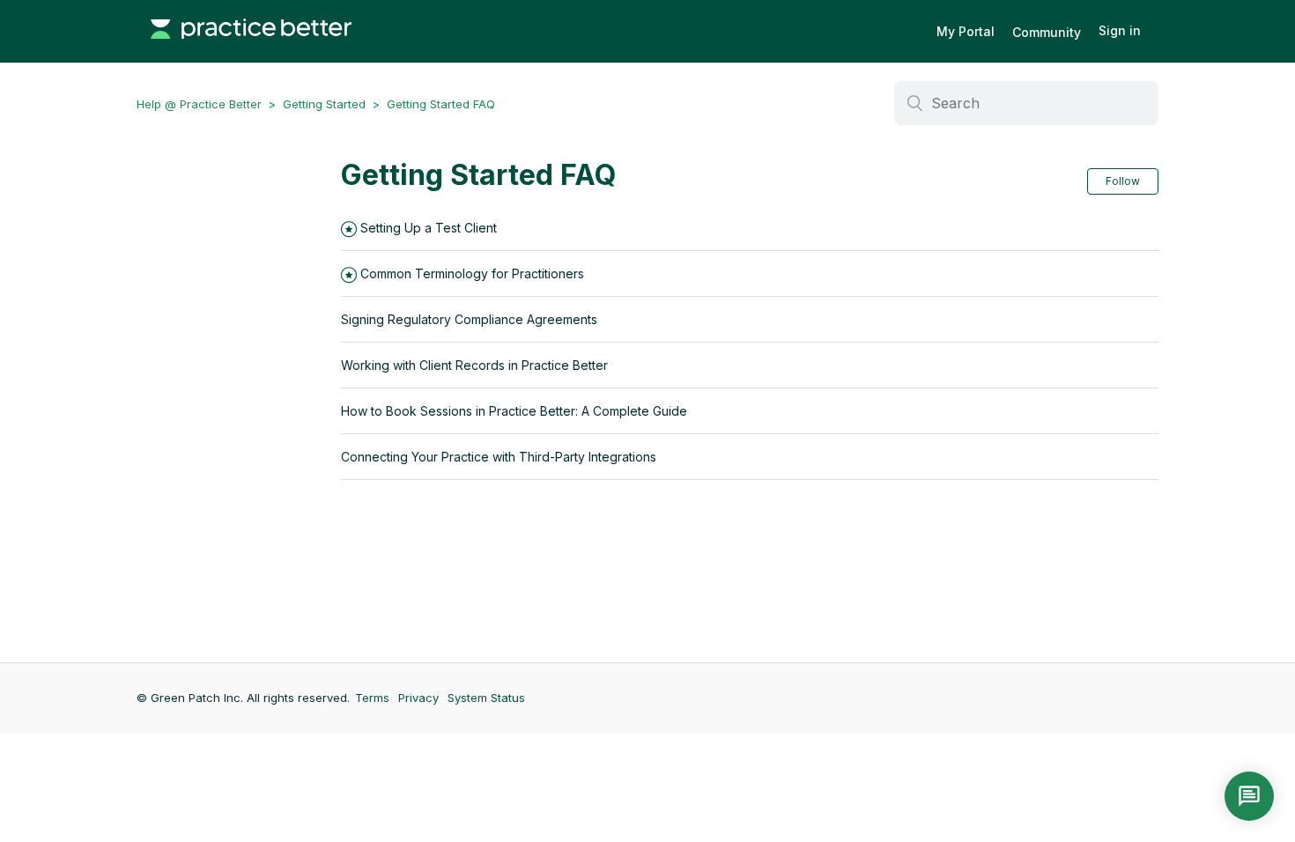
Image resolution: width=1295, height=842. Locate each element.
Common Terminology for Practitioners (472, 273)
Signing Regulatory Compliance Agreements (469, 319)
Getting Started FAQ (441, 104)
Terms (372, 698)
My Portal (965, 31)
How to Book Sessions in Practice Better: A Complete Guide (514, 410)
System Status (486, 698)
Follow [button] (1123, 181)
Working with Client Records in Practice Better (474, 365)
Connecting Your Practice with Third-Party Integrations (498, 456)
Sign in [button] (1120, 30)
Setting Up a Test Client (428, 227)
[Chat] (1249, 796)
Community (1046, 32)
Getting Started (324, 104)
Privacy (418, 698)
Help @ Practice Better (199, 104)
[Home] (251, 47)
